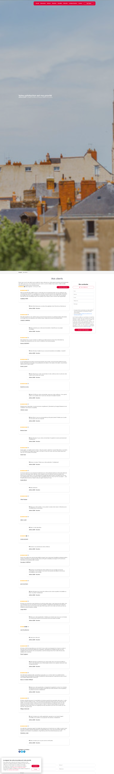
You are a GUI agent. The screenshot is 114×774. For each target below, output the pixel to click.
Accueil (37, 3)
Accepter (35, 766)
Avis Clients (89, 3)
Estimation (65, 3)
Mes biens (54, 3)
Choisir (35, 769)
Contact (80, 3)
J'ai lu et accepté (83, 314)
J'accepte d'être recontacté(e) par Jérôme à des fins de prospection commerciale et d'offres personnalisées (83, 311)
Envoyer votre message (83, 329)
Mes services (43, 3)
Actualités (60, 3)
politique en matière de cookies (18, 767)
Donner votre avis (63, 287)
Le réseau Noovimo (73, 3)
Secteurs (49, 3)
